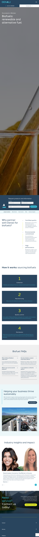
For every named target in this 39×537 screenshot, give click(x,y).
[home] (6, 2)
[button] (36, 2)
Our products (6, 13)
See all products (32, 402)
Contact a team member (31, 504)
